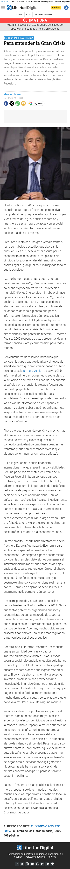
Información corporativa (20, 854)
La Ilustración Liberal (44, 14)
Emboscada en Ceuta (21, 1)
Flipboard (42, 864)
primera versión (33, 370)
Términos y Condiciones (48, 854)
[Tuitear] (11, 103)
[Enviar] (17, 103)
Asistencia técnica (35, 856)
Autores (19, 14)
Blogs (28, 14)
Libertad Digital (35, 847)
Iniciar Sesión (66, 7)
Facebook (17, 864)
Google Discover (37, 864)
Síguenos (38, 103)
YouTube (32, 864)
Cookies (18, 856)
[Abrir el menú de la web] (4, 7)
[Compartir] (6, 103)
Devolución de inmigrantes (42, 1)
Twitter (22, 864)
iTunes (52, 864)
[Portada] (23, 7)
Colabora (56, 7)
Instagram (27, 864)
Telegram (47, 864)
